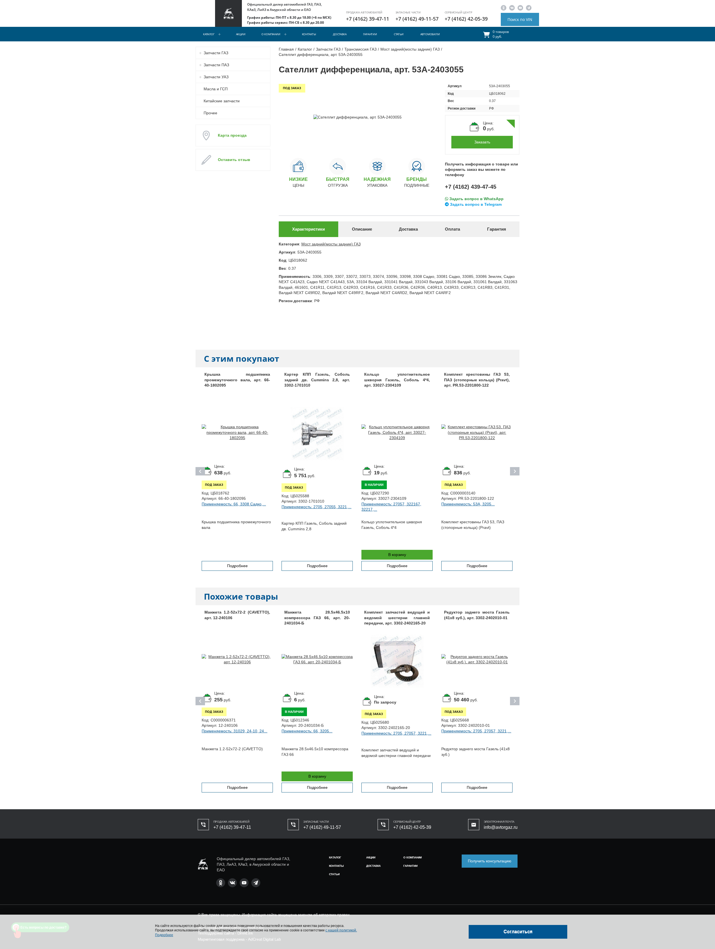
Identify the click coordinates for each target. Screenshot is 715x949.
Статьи (399, 34)
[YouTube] (520, 8)
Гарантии (370, 34)
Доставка (339, 34)
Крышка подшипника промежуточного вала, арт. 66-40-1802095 (237, 379)
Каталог (208, 34)
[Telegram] (529, 8)
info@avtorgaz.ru (501, 827)
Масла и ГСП (216, 89)
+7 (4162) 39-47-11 (367, 18)
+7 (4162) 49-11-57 (416, 18)
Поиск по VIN (519, 19)
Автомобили (430, 34)
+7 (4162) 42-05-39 (466, 18)
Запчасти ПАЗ (216, 65)
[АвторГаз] (203, 864)
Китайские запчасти (222, 101)
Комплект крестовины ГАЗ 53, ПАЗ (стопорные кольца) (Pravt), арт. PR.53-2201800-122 (477, 379)
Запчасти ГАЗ (216, 53)
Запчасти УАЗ (216, 77)
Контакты (309, 34)
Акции (241, 34)
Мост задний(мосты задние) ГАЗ (331, 244)
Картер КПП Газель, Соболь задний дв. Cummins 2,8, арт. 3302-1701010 (317, 379)
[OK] (503, 8)
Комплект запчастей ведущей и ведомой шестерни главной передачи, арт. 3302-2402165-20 (397, 617)
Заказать (482, 142)
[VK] (512, 8)
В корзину (397, 554)
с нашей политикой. (341, 930)
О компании (270, 34)
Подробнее (237, 566)
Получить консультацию (489, 861)
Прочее (210, 113)
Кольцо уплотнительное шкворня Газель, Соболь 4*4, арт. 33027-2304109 (397, 379)
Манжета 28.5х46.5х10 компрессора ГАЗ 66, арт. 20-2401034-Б (317, 617)
